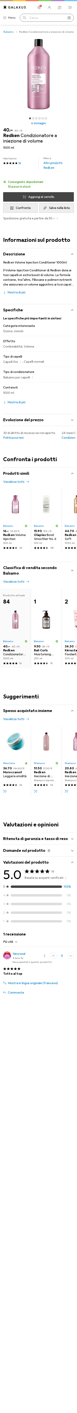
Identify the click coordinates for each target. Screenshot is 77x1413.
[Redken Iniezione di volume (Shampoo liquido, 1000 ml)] (46, 761)
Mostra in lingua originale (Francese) (33, 983)
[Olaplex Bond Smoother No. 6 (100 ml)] (46, 521)
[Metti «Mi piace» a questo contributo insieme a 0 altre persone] (53, 956)
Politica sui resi (13, 438)
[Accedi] (49, 7)
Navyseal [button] (19, 954)
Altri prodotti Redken (52, 163)
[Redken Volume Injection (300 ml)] (15, 521)
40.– (8, 130)
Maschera (9, 763)
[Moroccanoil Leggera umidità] (15, 761)
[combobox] (10, 942)
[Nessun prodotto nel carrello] (70, 7)
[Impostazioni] (39, 7)
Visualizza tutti (13, 482)
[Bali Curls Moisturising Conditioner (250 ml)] (46, 628)
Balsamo (9, 31)
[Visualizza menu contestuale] (44, 956)
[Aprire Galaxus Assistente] (59, 7)
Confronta (23, 208)
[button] (38, 184)
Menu (12, 18)
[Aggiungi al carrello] (5, 791)
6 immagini (38, 123)
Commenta (16, 993)
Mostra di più (16, 292)
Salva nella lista (59, 208)
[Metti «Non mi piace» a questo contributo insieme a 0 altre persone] (71, 956)
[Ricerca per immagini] (69, 18)
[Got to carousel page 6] (46, 118)
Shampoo (39, 763)
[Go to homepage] (14, 7)
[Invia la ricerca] (24, 17)
